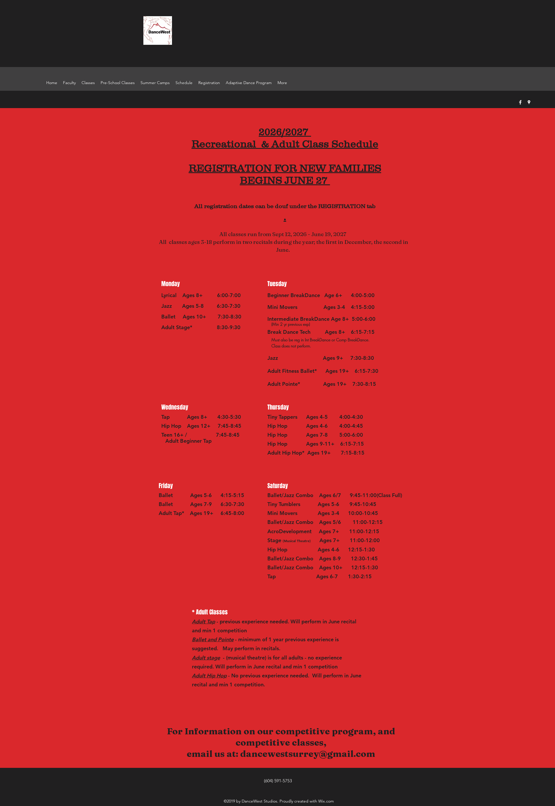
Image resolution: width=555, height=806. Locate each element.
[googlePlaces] (529, 102)
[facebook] (520, 102)
